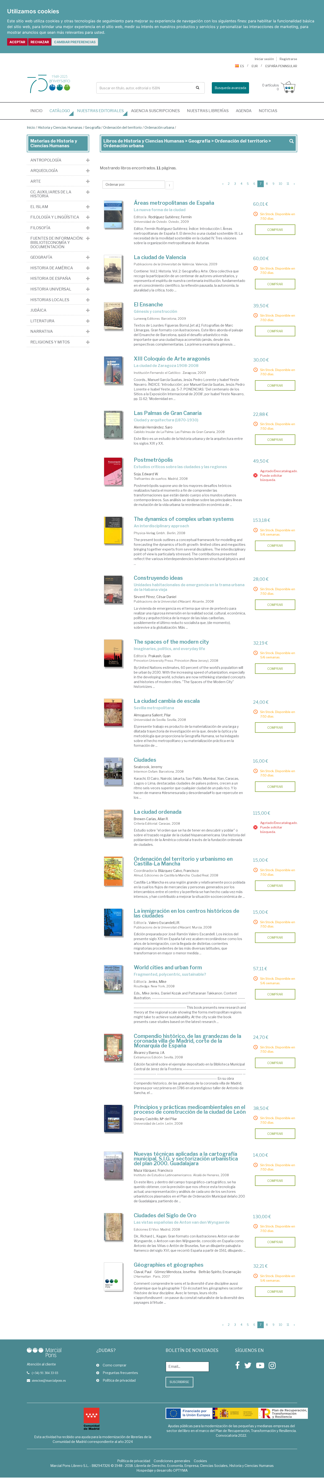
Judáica (38, 310)
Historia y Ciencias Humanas (60, 127)
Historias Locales (49, 300)
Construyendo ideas (158, 578)
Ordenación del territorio (122, 127)
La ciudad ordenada (157, 812)
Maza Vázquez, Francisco (153, 1170)
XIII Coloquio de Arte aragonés (172, 359)
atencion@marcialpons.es (49, 1380)
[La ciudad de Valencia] (113, 269)
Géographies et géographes (169, 1265)
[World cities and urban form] (113, 979)
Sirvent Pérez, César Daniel (155, 597)
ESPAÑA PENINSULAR (281, 66)
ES (242, 66)
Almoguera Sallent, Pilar (152, 715)
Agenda (244, 111)
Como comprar (114, 1365)
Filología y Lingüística (54, 217)
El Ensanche (148, 304)
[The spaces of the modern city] (113, 653)
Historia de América (51, 268)
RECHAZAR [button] (40, 42)
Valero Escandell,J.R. (164, 923)
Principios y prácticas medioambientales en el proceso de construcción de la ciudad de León (190, 1109)
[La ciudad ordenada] (113, 823)
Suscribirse (179, 1382)
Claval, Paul (142, 1272)
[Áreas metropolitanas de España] (113, 214)
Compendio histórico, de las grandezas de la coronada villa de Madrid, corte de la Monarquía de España (187, 1041)
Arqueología (44, 171)
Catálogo (60, 111)
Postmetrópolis (153, 460)
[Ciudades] (113, 771)
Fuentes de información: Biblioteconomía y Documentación (56, 242)
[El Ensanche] (113, 316)
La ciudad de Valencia (160, 257)
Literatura (42, 321)
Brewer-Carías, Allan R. (151, 819)
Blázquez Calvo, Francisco (178, 871)
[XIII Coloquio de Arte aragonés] (113, 370)
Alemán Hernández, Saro (153, 427)
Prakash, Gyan (159, 656)
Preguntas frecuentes (120, 1373)
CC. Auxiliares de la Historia (50, 194)
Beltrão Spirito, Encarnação (220, 1272)
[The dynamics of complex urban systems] (113, 531)
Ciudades (145, 760)
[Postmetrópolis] (113, 471)
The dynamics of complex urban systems (184, 519)
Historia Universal (50, 289)
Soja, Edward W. (146, 474)
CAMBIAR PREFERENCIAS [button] (75, 42)
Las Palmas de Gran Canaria (168, 413)
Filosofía (40, 228)
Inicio (38, 110)
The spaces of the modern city (171, 642)
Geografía (93, 127)
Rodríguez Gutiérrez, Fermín (170, 217)
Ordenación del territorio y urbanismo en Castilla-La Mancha (183, 861)
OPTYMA (180, 1470)
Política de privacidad (119, 1380)
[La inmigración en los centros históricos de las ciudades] (113, 922)
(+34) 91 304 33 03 (45, 1372)
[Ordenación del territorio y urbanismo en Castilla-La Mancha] (113, 871)
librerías (208, 111)
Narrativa (41, 331)
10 (280, 183)
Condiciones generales (172, 1461)
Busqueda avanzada (230, 88)
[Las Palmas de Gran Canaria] (113, 425)
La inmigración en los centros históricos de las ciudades (186, 913)
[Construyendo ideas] (113, 589)
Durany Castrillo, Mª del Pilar (155, 1119)
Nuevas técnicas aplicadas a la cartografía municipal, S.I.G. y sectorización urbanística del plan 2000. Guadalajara (186, 1158)
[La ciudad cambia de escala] (113, 713)
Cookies (200, 1461)
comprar (275, 230)
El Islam (39, 207)
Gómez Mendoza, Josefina (175, 1272)
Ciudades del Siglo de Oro (165, 1215)
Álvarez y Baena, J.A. (149, 1053)
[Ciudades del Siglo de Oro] (113, 1227)
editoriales (100, 111)
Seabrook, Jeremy (148, 767)
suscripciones (155, 111)
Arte (35, 181)
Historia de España (50, 278)
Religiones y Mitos (50, 342)
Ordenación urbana (159, 127)
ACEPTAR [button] (17, 42)
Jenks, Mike (157, 982)
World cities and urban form (168, 967)
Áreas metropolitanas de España (174, 203)
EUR (255, 66)
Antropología (45, 160)
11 (288, 183)
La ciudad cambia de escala (167, 701)
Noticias (268, 111)
